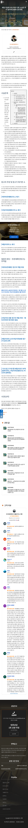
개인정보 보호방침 (20, 822)
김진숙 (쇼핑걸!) (10, 605)
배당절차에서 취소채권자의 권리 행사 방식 (16, 430)
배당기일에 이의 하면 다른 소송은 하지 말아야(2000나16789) (16, 465)
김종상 (8, 587)
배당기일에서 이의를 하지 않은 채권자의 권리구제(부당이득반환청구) (16, 448)
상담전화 (14, 734)
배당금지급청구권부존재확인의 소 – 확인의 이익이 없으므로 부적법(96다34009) (16, 439)
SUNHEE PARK (10, 676)
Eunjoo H (9, 559)
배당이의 (5, 412)
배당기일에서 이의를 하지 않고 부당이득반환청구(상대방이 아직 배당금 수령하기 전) (16, 491)
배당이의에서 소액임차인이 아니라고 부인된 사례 (16, 473)
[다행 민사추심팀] (2, 2)
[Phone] (14, 52)
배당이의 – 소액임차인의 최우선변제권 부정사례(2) (16, 481)
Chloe (8, 570)
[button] (9, 22)
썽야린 (8, 653)
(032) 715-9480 (14, 720)
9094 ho (9, 538)
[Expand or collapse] (25, 91)
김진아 (8, 530)
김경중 (8, 548)
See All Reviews (14, 693)
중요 (4, 414)
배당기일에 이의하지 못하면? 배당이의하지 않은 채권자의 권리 (16, 456)
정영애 (8, 523)
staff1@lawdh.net (21, 718)
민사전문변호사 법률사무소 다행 (14, 514)
